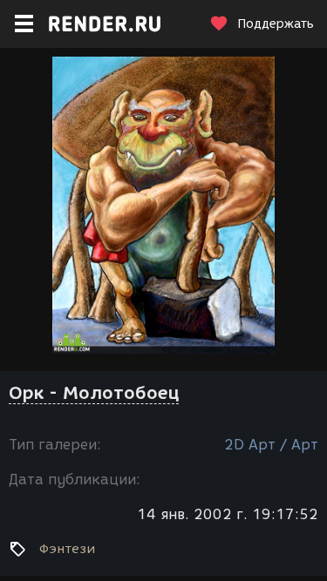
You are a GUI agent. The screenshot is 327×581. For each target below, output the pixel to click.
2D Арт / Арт (271, 444)
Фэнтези (67, 549)
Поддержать (275, 24)
